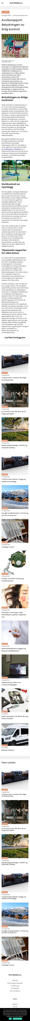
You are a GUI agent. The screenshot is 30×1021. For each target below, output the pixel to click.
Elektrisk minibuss (8, 750)
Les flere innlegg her (15, 337)
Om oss (15, 1006)
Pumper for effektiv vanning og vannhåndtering (13, 580)
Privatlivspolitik (17, 1018)
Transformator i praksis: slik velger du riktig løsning (14, 379)
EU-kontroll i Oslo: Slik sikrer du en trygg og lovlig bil (14, 413)
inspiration (5, 12)
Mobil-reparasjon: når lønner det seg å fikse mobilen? (15, 717)
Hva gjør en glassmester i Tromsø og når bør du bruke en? (15, 514)
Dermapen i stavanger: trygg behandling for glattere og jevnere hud (14, 614)
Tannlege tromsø (8, 547)
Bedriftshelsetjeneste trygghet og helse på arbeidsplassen (14, 650)
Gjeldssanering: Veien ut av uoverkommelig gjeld (11, 683)
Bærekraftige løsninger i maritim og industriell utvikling (14, 446)
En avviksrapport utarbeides (11, 149)
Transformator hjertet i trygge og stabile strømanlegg (14, 480)
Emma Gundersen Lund (20, 15)
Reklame (15, 1004)
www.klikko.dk (16, 991)
